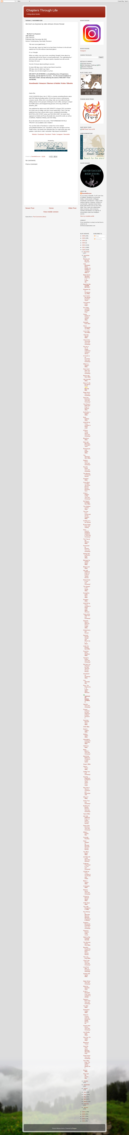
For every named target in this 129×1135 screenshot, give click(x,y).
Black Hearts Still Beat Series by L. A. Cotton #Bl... (86, 278)
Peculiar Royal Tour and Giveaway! (86, 469)
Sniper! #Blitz (87, 764)
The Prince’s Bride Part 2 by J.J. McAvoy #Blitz (86, 407)
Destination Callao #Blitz (86, 1011)
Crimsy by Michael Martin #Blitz (86, 898)
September (87, 1084)
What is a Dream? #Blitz (86, 365)
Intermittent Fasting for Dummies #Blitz (87, 741)
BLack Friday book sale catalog (87, 526)
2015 (83, 1121)
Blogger (74, 1128)
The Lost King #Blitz (86, 957)
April (85, 1099)
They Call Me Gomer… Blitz (86, 1076)
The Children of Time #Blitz (86, 508)
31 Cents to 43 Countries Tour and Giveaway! (86, 358)
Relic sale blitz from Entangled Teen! (86, 444)
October (86, 1081)
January (86, 1107)
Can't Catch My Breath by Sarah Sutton (86, 298)
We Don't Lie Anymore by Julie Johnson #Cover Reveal (86, 668)
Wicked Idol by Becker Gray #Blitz (86, 556)
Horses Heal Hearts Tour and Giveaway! (86, 1028)
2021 (83, 247)
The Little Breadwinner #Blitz (86, 908)
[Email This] (50, 156)
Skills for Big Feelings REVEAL (86, 938)
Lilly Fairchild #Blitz (86, 380)
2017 (83, 1116)
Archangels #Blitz (86, 886)
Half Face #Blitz (86, 746)
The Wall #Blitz (85, 1006)
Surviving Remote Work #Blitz (86, 722)
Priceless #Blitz (85, 600)
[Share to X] (53, 156)
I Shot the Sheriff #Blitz (86, 336)
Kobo (63, 83)
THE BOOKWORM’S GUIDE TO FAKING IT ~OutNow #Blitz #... (87, 268)
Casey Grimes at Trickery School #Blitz (86, 317)
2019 (83, 1111)
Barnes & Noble (53, 83)
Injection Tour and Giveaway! (86, 706)
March (85, 1101)
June (85, 1094)
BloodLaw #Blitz (86, 439)
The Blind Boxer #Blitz (86, 853)
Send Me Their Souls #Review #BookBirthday (86, 1050)
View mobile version (50, 212)
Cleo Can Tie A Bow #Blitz (86, 1039)
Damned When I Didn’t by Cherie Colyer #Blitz (86, 624)
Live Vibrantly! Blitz (86, 682)
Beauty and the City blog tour (86, 260)
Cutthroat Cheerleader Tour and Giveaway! (86, 866)
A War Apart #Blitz (86, 903)
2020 (83, 249)
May (85, 1096)
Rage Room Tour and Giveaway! (86, 394)
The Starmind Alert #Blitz (86, 457)
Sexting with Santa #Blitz (86, 975)
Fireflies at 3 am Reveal (87, 521)
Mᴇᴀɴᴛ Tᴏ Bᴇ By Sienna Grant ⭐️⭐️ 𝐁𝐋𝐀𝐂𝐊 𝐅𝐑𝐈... (86, 386)
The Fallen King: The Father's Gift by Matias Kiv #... (86, 1064)
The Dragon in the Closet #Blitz (86, 588)
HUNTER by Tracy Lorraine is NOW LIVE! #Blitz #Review (86, 607)
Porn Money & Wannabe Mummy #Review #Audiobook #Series (87, 916)
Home (51, 208)
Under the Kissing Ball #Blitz (86, 647)
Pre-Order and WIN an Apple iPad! (86, 310)
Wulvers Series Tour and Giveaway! (86, 892)
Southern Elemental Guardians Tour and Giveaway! (86, 925)
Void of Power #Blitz (85, 768)
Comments (98, 239)
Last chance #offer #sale (86, 304)
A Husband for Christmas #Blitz (86, 676)
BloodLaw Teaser (86, 1043)
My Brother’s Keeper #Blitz (86, 413)
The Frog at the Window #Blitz (86, 541)
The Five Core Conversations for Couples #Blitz (87, 515)
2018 (83, 1114)
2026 (83, 236)
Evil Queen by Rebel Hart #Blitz (86, 503)
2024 (83, 240)
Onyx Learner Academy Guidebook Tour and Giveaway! (87, 533)
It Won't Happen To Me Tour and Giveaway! (86, 496)
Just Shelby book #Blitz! (86, 1034)
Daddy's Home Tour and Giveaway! (86, 462)
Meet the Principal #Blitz (86, 988)
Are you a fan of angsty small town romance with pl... (86, 350)
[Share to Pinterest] (56, 156)
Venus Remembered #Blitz (86, 327)
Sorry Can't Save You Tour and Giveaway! (86, 371)
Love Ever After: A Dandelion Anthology (86, 969)
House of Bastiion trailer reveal (86, 933)
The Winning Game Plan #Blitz (86, 944)
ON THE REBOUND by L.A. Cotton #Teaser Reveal (86, 820)
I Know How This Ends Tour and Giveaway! (86, 342)
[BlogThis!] (51, 156)
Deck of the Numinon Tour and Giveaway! (86, 828)
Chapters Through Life (42, 10)
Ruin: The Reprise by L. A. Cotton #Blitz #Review (87, 689)
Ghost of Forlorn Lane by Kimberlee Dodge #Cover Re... (86, 1019)
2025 (83, 238)
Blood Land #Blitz (86, 567)
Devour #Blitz (85, 1071)
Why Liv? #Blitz (85, 797)
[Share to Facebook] (55, 156)
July (85, 1092)
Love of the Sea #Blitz (86, 331)
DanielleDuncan (87, 193)
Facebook (48, 134)
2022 (83, 245)
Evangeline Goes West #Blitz (86, 595)
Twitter (54, 134)
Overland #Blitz (85, 479)
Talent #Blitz (86, 814)
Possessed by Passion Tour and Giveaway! (86, 548)
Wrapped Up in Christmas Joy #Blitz (86, 291)
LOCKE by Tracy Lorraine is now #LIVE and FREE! (87, 875)
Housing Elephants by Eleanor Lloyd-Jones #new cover (87, 781)
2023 (83, 242)
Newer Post (29, 208)
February (86, 1103)
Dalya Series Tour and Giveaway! (86, 982)
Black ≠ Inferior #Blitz (86, 882)
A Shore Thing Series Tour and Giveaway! (86, 433)
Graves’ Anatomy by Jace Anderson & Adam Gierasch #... (86, 714)
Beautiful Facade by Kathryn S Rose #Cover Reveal (86, 951)
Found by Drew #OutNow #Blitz (86, 653)
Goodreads (33, 83)
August (85, 1088)
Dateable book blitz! (86, 323)
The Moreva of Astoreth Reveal (87, 475)
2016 (83, 1118)
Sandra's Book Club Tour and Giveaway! (86, 1001)
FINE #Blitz (86, 726)
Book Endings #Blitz (86, 419)
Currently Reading (86, 838)
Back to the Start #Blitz (87, 376)
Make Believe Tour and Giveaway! (86, 752)
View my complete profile (87, 216)
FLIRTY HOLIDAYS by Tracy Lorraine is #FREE (86, 994)
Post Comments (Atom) (39, 216)
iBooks (70, 83)
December (86, 251)
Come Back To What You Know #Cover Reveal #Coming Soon (86, 487)
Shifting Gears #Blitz (85, 736)
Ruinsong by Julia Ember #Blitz (86, 451)
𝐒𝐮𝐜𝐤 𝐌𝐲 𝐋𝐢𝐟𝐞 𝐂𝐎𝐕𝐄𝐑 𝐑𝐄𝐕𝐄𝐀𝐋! (86, 286)
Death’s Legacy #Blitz (86, 730)
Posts (97, 236)
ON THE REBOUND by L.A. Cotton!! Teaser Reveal (86, 574)
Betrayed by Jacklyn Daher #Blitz (86, 562)
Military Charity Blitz (86, 833)
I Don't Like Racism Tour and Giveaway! (86, 962)
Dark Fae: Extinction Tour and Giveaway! (86, 400)
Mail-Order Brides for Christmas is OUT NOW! (86, 759)
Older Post (72, 208)
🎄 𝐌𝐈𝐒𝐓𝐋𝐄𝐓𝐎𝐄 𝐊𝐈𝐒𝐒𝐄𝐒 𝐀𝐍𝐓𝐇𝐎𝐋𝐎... (86, 698)
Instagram (60, 134)
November (86, 255)
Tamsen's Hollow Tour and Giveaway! (86, 660)
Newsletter (67, 134)
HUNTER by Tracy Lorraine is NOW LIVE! (86, 425)
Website (34, 134)
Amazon (42, 83)
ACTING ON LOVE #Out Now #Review (86, 859)
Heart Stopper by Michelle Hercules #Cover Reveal (86, 845)
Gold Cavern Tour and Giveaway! (86, 1057)
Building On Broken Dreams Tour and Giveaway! (86, 808)
